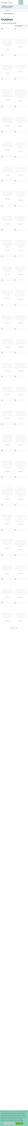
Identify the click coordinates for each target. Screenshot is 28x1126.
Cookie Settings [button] (9, 1123)
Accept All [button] (19, 1123)
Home (3, 10)
